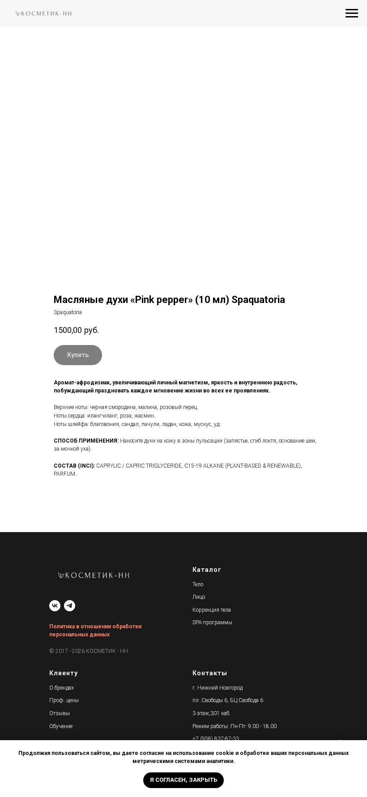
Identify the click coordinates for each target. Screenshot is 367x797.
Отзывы (59, 713)
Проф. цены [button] (64, 700)
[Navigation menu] (352, 13)
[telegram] (69, 605)
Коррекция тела (211, 610)
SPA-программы (212, 622)
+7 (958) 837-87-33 (215, 739)
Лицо (198, 597)
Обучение (61, 726)
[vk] (54, 605)
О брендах (61, 688)
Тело (197, 584)
